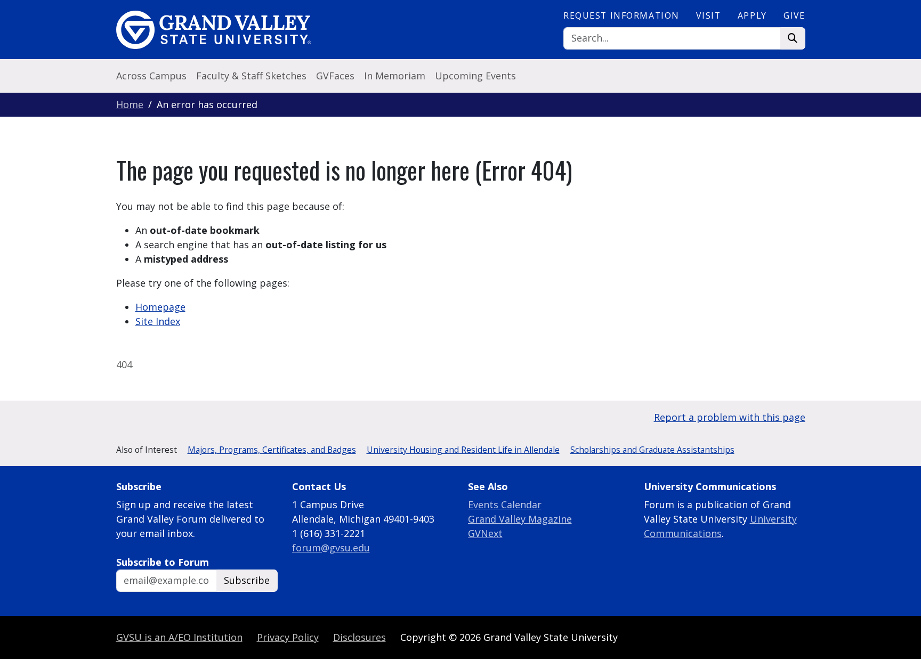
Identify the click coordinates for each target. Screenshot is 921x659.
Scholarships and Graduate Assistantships (652, 449)
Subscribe (247, 580)
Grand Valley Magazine (520, 518)
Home (129, 104)
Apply (752, 15)
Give (794, 15)
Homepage (160, 306)
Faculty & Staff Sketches (251, 75)
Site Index (157, 321)
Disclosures (359, 637)
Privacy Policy (288, 637)
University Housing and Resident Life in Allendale (463, 449)
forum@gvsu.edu (331, 547)
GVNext (485, 533)
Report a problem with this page (729, 417)
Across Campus (151, 75)
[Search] (792, 38)
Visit (708, 15)
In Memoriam (394, 75)
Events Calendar (505, 504)
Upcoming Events (475, 75)
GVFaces (335, 75)
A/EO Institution (179, 637)
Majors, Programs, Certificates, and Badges (272, 449)
